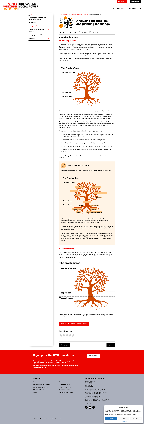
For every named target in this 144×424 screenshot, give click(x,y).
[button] (141, 407)
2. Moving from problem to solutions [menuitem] (36, 30)
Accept (111, 418)
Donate (35, 392)
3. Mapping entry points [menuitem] (35, 35)
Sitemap (35, 395)
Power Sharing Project (64, 387)
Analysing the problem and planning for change (75, 14)
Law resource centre (64, 384)
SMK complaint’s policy (39, 389)
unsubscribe (42, 367)
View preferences (136, 418)
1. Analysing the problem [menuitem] (35, 26)
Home (112, 8)
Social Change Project (64, 389)
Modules (120, 8)
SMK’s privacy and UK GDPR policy (41, 384)
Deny (123, 418)
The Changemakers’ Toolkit (66, 392)
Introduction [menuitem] (32, 22)
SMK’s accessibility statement (40, 387)
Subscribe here (135, 1)
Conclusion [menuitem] (31, 38)
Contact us (36, 381)
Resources (132, 8)
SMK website (121, 1)
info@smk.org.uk (89, 386)
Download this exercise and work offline (74, 324)
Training (61, 381)
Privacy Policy (124, 421)
